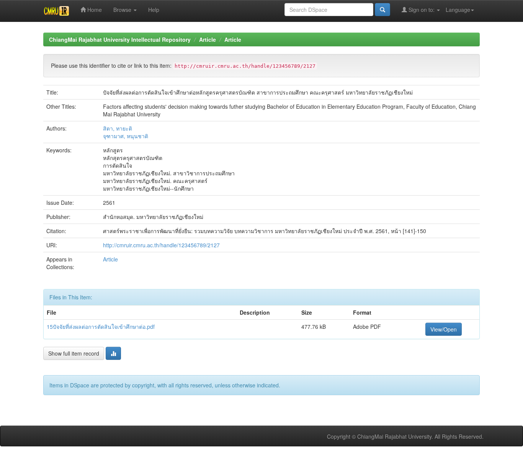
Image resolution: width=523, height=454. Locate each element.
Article (207, 39)
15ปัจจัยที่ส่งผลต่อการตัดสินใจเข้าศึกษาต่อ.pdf (101, 326)
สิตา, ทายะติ (117, 128)
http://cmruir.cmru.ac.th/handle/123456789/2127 (161, 245)
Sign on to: (421, 9)
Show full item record (73, 353)
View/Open (443, 329)
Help (153, 9)
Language (458, 9)
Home (94, 9)
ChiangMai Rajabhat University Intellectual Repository (120, 39)
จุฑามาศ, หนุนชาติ (125, 136)
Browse (123, 9)
